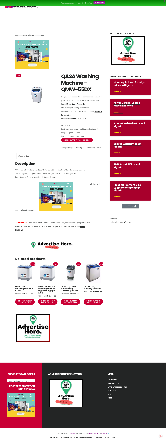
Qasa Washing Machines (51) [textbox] (20, 381)
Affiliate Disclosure (117, 387)
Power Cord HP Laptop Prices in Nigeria (126, 104)
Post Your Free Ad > (76, 104)
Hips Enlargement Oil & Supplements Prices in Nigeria (127, 187)
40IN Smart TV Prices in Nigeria (127, 166)
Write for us (113, 383)
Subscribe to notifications (121, 222)
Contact (112, 391)
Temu (98, 148)
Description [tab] (23, 156)
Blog (110, 394)
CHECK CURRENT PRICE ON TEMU (77, 140)
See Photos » (118, 91)
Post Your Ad (99, 3)
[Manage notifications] (160, 436)
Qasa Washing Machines (80, 148)
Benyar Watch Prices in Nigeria (127, 145)
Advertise (112, 380)
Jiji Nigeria (104, 433)
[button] (130, 206)
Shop (110, 398)
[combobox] (21, 380)
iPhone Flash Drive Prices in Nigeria (129, 125)
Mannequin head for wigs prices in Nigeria (129, 84)
